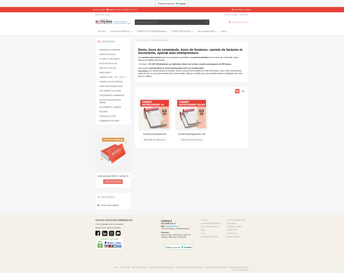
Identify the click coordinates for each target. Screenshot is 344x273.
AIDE (223, 31)
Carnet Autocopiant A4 (154, 134)
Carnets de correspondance (152, 31)
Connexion (244, 14)
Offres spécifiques (181, 31)
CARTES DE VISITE (107, 54)
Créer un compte (231, 14)
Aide (203, 230)
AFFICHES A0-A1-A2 (108, 63)
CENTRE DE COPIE (107, 116)
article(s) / (240, 22)
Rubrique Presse (235, 226)
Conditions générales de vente (160, 267)
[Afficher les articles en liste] (243, 91)
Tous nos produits (120, 31)
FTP (203, 233)
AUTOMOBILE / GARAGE (110, 107)
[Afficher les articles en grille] (237, 91)
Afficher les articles (154, 139)
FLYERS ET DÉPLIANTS (109, 59)
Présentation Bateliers (211, 223)
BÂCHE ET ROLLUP (107, 68)
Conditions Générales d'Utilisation (189, 267)
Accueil (101, 31)
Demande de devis (209, 236)
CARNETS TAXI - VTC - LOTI (111, 77)
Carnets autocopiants (109, 205)
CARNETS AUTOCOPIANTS (111, 81)
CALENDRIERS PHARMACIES (111, 95)
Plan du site (125, 267)
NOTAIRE (103, 111)
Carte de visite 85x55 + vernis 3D (113, 176)
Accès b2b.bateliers (241, 270)
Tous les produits (143, 40)
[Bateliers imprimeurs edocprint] (113, 21)
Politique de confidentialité (216, 267)
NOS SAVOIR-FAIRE (206, 31)
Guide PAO (232, 230)
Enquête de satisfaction (239, 267)
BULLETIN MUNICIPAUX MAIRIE (110, 101)
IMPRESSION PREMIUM (109, 49)
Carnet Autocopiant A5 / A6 (191, 134)
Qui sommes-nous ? (210, 226)
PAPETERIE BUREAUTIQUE (111, 86)
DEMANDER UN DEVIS (109, 120)
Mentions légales (139, 267)
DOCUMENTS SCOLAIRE (110, 90)
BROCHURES (105, 72)
